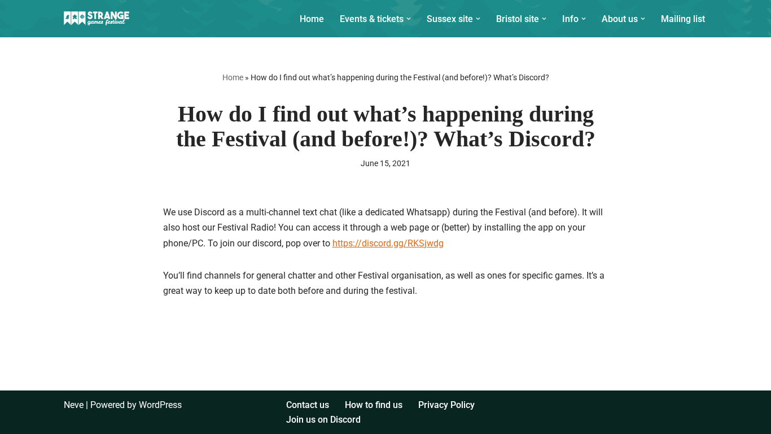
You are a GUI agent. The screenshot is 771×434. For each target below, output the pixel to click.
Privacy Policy (446, 405)
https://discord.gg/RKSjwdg (388, 243)
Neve (74, 405)
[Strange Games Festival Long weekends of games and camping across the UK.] (98, 18)
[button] (408, 18)
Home (312, 19)
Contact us (307, 405)
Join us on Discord (323, 419)
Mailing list (683, 19)
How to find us (373, 405)
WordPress (160, 405)
